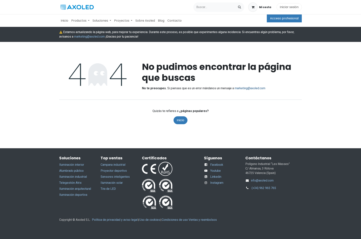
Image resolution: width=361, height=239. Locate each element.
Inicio (180, 120)
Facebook (216, 164)
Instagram (216, 183)
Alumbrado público (71, 170)
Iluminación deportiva (73, 195)
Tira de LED (108, 189)
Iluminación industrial (73, 176)
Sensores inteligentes (115, 176)
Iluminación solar (112, 183)
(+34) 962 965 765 (264, 188)
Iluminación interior (71, 164)
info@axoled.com (262, 180)
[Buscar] (239, 7)
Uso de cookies (149, 220)
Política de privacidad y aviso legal (115, 220)
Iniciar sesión (289, 7)
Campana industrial (113, 164)
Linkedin (215, 176)
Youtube (215, 170)
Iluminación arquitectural (75, 189)
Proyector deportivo (114, 170)
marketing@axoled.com (89, 36)
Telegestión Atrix (70, 183)
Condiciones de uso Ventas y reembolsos (189, 220)
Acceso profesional (284, 18)
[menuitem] (64, 20)
